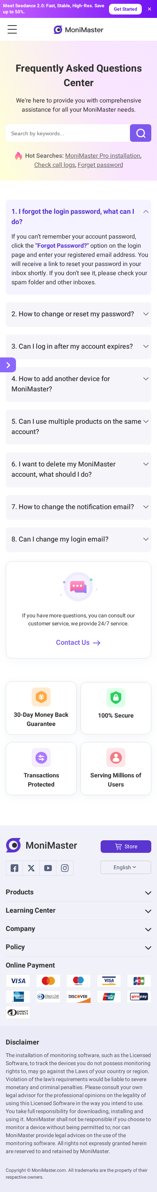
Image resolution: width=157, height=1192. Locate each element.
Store (131, 847)
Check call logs (54, 165)
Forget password (100, 165)
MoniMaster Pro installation (102, 155)
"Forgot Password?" (62, 245)
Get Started (125, 9)
